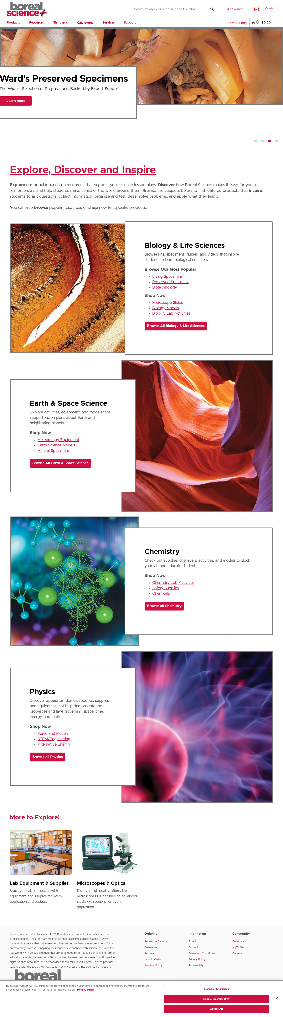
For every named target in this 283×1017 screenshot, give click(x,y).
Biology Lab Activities (171, 313)
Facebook (238, 941)
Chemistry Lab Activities (173, 583)
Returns (149, 953)
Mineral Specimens (53, 451)
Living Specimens (167, 277)
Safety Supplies (165, 588)
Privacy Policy (196, 959)
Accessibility (195, 965)
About (192, 941)
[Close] (277, 998)
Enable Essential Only (216, 999)
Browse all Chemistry (164, 606)
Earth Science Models (56, 445)
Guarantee (150, 947)
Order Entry (238, 23)
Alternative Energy (54, 744)
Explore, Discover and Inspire (83, 170)
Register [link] (238, 9)
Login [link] (228, 9)
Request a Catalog (155, 941)
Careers (237, 953)
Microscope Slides (167, 303)
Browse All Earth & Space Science (60, 463)
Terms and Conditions (201, 953)
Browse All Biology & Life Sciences (176, 326)
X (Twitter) (238, 947)
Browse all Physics (47, 757)
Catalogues (85, 22)
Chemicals (161, 593)
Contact (193, 947)
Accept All (216, 1009)
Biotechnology (164, 287)
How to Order (152, 959)
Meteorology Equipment (58, 440)
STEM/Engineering (54, 739)
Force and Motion (53, 734)
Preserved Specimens (170, 282)
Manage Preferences (216, 989)
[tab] (255, 141)
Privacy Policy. (86, 990)
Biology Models (165, 308)
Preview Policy (153, 965)
